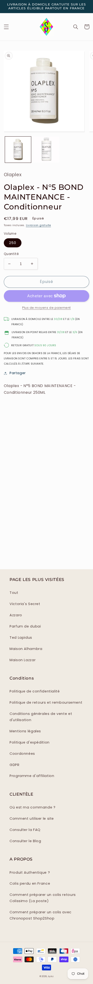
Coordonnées (22, 753)
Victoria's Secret (25, 603)
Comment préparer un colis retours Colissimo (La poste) (43, 897)
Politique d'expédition (30, 742)
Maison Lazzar (23, 660)
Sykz (50, 976)
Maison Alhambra (26, 648)
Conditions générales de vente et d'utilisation (41, 716)
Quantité (11, 254)
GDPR (15, 764)
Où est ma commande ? (33, 807)
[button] (6, 26)
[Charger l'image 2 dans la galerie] (46, 150)
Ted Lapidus (21, 637)
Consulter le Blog (25, 841)
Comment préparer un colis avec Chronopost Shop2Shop (41, 915)
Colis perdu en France (30, 883)
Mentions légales (25, 731)
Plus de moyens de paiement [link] (46, 308)
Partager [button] (18, 373)
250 (12, 242)
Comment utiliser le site (32, 818)
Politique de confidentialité (35, 691)
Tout (14, 592)
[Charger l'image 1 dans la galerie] (18, 150)
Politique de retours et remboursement (46, 702)
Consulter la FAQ (25, 829)
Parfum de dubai (25, 626)
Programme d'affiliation (32, 775)
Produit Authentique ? (30, 872)
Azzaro (16, 615)
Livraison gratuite (38, 225)
